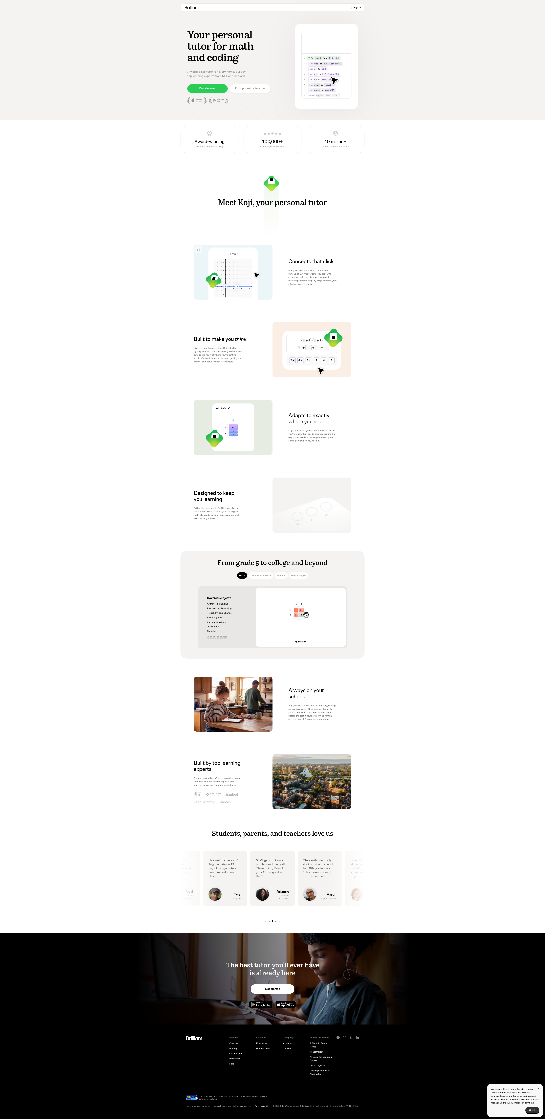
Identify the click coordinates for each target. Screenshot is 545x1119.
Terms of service (193, 1106)
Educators (261, 1043)
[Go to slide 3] (265, 921)
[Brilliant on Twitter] (351, 1037)
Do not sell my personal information (216, 1106)
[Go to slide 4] (269, 921)
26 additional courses (217, 636)
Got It (532, 1110)
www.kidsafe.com (211, 1099)
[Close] (538, 1088)
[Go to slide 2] (279, 921)
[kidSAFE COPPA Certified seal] (192, 1097)
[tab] (242, 575)
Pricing (233, 1048)
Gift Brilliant (235, 1053)
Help (231, 1063)
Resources (234, 1058)
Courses (233, 1043)
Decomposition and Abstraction (320, 1072)
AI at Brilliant (316, 1051)
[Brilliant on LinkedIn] (357, 1037)
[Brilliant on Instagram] (344, 1037)
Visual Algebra (317, 1065)
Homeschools (263, 1048)
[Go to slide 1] (276, 921)
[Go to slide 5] (272, 921)
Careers (287, 1048)
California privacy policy (242, 1106)
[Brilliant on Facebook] (338, 1037)
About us (288, 1043)
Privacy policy (260, 1106)
